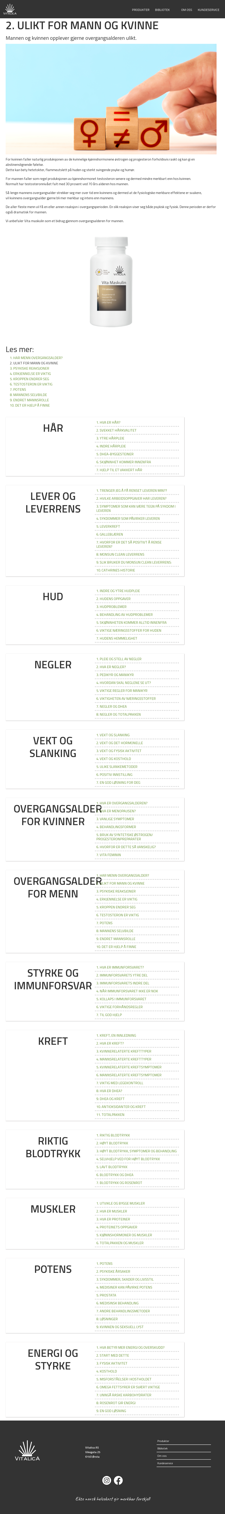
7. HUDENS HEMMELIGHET (116, 638)
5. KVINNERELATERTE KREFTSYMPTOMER (129, 1067)
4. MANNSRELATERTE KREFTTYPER (123, 1059)
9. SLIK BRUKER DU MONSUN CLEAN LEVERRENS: (134, 562)
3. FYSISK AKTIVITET (111, 1363)
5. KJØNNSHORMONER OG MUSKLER (124, 1235)
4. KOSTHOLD (106, 1371)
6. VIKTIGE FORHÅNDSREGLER (119, 1007)
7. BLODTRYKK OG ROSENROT (119, 1182)
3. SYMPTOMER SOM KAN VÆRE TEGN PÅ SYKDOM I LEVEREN (135, 508)
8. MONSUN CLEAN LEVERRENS (120, 554)
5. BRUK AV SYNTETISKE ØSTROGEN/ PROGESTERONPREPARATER (124, 837)
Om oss (186, 9)
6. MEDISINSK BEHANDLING (117, 1303)
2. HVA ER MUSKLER (111, 1211)
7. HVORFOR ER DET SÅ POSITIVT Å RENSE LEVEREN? (129, 544)
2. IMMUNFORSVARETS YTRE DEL (122, 975)
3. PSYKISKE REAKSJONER (29, 368)
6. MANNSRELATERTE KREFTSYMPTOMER (129, 1075)
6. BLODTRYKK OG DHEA (114, 1174)
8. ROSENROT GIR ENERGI (116, 1403)
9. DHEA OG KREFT (110, 1098)
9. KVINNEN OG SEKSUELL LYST (120, 1327)
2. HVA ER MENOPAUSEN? (116, 811)
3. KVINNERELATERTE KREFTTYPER (123, 1051)
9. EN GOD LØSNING (111, 1411)
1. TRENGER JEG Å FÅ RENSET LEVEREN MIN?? (131, 490)
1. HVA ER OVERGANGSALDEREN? (121, 803)
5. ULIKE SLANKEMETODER (116, 766)
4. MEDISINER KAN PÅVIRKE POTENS (124, 1287)
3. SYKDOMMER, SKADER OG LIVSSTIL (125, 1279)
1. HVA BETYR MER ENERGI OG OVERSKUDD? (130, 1347)
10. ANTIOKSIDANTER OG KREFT (121, 1106)
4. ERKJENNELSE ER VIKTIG (30, 373)
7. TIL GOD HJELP (109, 1014)
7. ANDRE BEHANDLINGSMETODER (123, 1311)
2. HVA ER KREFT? (110, 1043)
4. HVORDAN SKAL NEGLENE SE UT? (123, 682)
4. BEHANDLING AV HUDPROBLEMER (124, 614)
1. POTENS (104, 1263)
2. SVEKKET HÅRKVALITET (116, 430)
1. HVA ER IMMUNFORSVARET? (120, 967)
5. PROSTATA (106, 1295)
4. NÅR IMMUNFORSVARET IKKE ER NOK (127, 991)
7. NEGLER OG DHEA (111, 706)
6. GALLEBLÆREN (109, 534)
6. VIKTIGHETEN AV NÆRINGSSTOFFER (126, 698)
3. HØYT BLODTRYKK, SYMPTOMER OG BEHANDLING (136, 1151)
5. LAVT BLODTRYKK (111, 1167)
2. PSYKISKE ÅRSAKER (113, 1271)
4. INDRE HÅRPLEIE (111, 446)
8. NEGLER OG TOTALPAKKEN (118, 714)
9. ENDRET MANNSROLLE (29, 400)
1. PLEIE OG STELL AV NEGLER (119, 659)
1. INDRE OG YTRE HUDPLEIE (118, 590)
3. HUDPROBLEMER (111, 606)
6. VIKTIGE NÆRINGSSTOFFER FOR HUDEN (128, 630)
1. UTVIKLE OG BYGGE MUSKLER (120, 1203)
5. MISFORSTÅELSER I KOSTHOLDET (124, 1379)
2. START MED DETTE (112, 1355)
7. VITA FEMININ (108, 854)
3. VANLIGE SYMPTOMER (115, 819)
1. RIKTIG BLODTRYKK (113, 1135)
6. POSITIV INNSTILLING (114, 774)
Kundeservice (208, 9)
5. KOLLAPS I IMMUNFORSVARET (121, 999)
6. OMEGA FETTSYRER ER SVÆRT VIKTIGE (128, 1387)
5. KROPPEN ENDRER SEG (29, 379)
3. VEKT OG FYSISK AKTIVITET (119, 750)
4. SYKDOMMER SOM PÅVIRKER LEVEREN (128, 518)
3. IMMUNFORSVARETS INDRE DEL (122, 983)
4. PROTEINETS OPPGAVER (116, 1227)
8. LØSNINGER (107, 1319)
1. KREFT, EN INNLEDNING (116, 1035)
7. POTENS (18, 389)
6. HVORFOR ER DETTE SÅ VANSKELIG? (126, 847)
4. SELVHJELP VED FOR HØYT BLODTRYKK (128, 1159)
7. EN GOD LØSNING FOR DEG (118, 782)
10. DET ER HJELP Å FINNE (30, 405)
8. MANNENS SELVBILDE (28, 394)
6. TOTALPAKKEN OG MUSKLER (120, 1243)
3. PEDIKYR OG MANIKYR (115, 674)
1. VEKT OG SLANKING (113, 735)
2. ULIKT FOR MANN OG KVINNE (120, 883)
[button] (173, 10)
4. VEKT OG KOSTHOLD (113, 758)
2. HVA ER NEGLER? (111, 667)
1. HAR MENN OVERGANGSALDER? (36, 357)
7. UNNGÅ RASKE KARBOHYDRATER (123, 1395)
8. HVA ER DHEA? (109, 1091)
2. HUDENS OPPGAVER (113, 598)
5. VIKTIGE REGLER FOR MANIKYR (121, 690)
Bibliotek (162, 9)
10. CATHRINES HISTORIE (115, 570)
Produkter (140, 9)
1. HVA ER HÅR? (108, 422)
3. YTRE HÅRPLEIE (110, 438)
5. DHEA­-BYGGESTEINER (115, 454)
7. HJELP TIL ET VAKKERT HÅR (119, 470)
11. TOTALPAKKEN (110, 1114)
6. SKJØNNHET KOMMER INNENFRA (123, 462)
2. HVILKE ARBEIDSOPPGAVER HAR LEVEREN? (131, 498)
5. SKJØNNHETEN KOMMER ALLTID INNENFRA (131, 622)
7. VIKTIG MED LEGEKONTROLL (119, 1083)
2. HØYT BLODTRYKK (112, 1143)
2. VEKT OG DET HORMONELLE (119, 743)
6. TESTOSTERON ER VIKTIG (31, 384)
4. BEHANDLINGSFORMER (116, 827)
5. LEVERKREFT (108, 526)
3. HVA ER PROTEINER (113, 1219)
